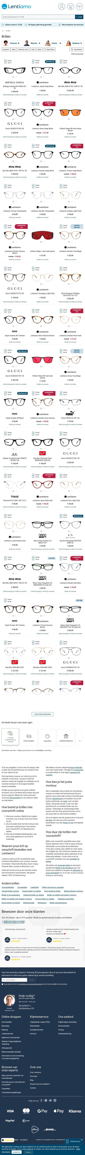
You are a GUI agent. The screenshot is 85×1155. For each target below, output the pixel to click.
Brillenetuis (42, 903)
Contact (33, 1088)
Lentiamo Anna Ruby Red (42, 501)
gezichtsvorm (57, 798)
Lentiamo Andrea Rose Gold (70, 336)
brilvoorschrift (15, 797)
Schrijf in (32, 980)
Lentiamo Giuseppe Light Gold (42, 293)
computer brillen (64, 865)
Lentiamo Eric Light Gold (70, 501)
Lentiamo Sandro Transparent (42, 211)
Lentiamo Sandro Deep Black (42, 171)
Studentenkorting (64, 1033)
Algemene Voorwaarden (11, 1037)
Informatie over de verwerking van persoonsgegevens (13, 1057)
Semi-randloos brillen (52, 891)
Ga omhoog (23, 1140)
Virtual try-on (75, 1141)
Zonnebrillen (22, 887)
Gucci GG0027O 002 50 (15, 129)
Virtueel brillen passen (10, 891)
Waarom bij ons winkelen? (40, 1084)
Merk (13, 49)
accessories (78, 770)
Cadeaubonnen (7, 1033)
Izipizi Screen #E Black (15, 418)
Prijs (33, 49)
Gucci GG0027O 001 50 (70, 458)
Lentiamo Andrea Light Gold (70, 211)
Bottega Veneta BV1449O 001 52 (14, 87)
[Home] (2, 31)
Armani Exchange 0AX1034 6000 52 (70, 542)
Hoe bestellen (7, 1022)
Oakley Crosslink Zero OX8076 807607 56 (15, 459)
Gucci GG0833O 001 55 (70, 667)
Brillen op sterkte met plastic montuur (61, 895)
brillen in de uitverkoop (64, 868)
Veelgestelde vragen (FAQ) (40, 1022)
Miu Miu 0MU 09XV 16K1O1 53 (15, 583)
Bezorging (5, 1026)
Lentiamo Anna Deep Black (42, 129)
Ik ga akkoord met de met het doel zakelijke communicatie (35, 984)
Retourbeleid (34, 1026)
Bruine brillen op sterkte (11, 903)
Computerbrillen (8, 887)
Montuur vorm (23, 49)
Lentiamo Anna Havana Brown (42, 336)
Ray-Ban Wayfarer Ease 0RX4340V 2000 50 (42, 459)
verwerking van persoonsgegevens (30, 984)
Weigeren (28, 1152)
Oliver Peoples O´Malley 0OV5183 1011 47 (70, 294)
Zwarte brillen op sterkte (31, 891)
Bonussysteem (64, 1026)
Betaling (5, 1030)
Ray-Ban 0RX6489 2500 (42, 667)
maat (65, 801)
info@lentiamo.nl (25, 1008)
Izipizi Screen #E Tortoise (15, 625)
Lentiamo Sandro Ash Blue (70, 583)
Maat (39, 49)
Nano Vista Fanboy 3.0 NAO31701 (42, 542)
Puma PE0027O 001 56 (70, 418)
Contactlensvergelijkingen (11, 1092)
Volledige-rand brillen (66, 899)
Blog (31, 1080)
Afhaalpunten (7, 1048)
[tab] (13, 77)
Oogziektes (6, 1088)
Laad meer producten (42, 714)
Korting (61, 1030)
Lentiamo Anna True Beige (70, 376)
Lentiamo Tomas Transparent (14, 211)
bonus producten (75, 767)
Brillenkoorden (28, 903)
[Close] (81, 1139)
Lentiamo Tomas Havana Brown (42, 626)
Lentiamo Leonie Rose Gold (14, 541)
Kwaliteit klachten (36, 1030)
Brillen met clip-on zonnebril (53, 887)
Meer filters (50, 49)
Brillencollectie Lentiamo (73, 891)
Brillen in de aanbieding (11, 895)
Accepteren (16, 1152)
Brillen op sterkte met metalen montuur (17, 899)
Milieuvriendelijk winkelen (11, 1052)
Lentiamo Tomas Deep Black (70, 171)
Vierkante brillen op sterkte (33, 895)
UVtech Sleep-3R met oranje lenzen (70, 129)
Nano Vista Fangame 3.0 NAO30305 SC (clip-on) (42, 584)
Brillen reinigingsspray (58, 903)
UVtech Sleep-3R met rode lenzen (42, 377)
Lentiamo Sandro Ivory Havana (42, 418)
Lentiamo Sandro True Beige (70, 251)
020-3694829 (24, 1005)
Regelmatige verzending (67, 1022)
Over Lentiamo (35, 1072)
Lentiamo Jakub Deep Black (42, 86)
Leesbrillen (34, 887)
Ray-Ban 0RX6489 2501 (14, 667)
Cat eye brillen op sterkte (44, 899)
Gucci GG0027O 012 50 (15, 293)
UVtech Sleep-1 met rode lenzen (42, 251)
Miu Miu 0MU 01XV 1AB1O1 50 (70, 86)
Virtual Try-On (68, 822)
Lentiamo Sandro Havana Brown (15, 252)
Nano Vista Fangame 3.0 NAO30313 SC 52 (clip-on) (70, 626)
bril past (49, 820)
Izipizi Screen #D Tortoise (15, 336)
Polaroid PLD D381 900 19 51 (14, 501)
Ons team (33, 1076)
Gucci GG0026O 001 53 (15, 376)
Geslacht (6, 49)
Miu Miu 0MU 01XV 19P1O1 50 (15, 171)
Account (33, 1033)
